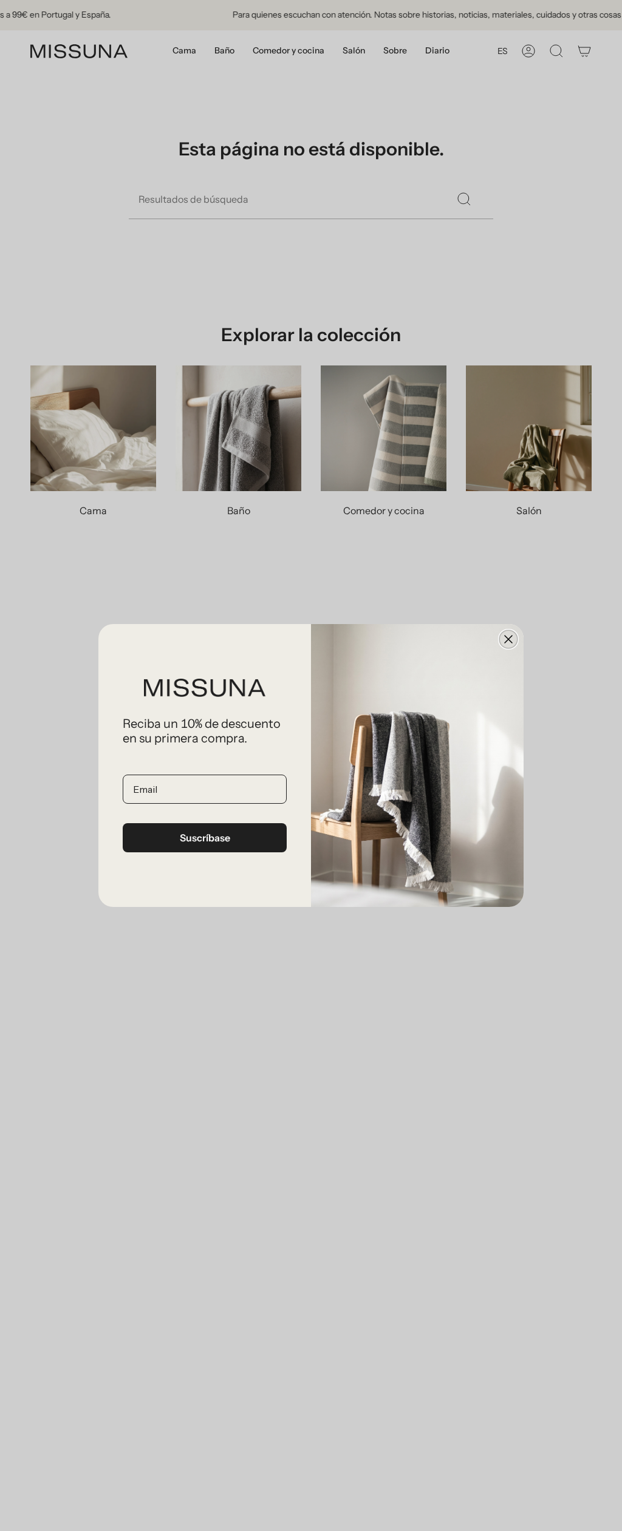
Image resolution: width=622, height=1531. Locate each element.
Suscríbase (205, 838)
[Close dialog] (508, 639)
